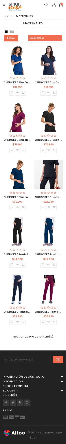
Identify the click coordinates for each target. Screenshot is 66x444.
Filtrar (11, 38)
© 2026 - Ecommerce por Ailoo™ (45, 435)
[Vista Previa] (17, 93)
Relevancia (45, 38)
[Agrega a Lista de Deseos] (11, 93)
